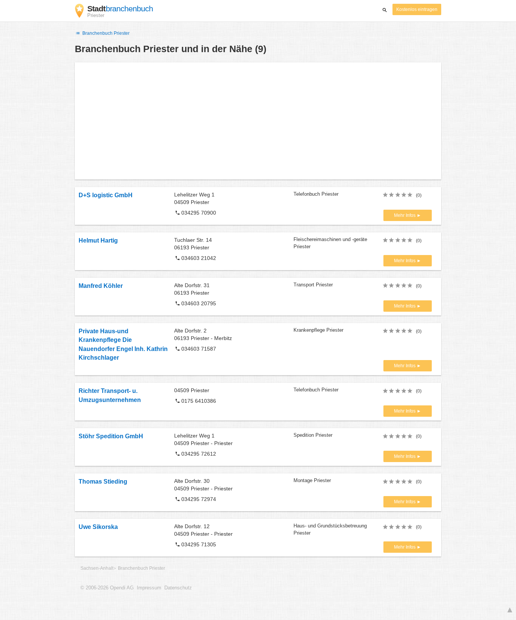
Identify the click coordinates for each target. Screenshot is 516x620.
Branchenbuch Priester (105, 33)
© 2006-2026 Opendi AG (107, 588)
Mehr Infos (405, 215)
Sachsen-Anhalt (96, 568)
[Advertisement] (258, 121)
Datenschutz (178, 588)
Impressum (149, 588)
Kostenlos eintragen (416, 9)
